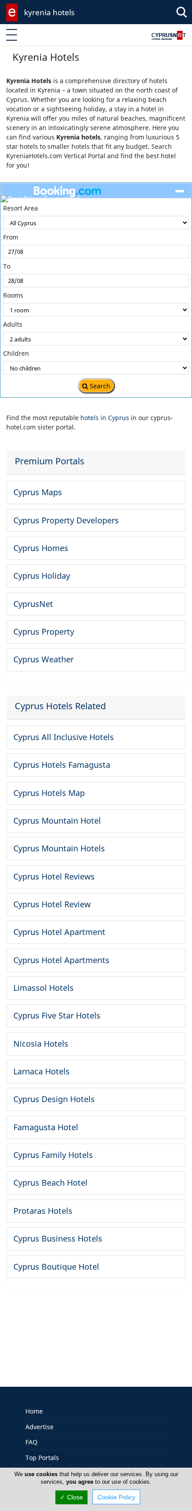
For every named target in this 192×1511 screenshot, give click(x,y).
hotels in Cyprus (104, 417)
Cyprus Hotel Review (52, 904)
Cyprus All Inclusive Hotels (63, 737)
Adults (12, 324)
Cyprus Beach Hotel (50, 1182)
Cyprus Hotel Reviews (54, 876)
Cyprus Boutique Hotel (56, 1266)
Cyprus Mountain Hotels (59, 848)
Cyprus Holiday (41, 575)
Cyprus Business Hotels (57, 1238)
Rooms (13, 295)
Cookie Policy (116, 1497)
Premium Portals (49, 461)
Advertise (39, 1427)
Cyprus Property (43, 631)
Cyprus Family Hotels (53, 1154)
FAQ (31, 1442)
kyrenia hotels (49, 12)
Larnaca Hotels (41, 1071)
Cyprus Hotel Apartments (61, 960)
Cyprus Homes (40, 548)
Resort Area (20, 208)
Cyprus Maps (37, 492)
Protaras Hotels (42, 1210)
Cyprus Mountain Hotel (57, 820)
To (6, 266)
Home (34, 1411)
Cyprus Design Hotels (54, 1099)
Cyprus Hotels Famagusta (61, 764)
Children (16, 353)
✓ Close (71, 1497)
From (10, 237)
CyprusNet (33, 603)
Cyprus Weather (43, 659)
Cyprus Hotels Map (49, 792)
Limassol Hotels (43, 987)
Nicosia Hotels (40, 1043)
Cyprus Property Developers (66, 520)
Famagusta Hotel (45, 1127)
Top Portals (42, 1457)
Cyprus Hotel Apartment (59, 931)
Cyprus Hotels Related (60, 705)
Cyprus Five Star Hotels (56, 1015)
